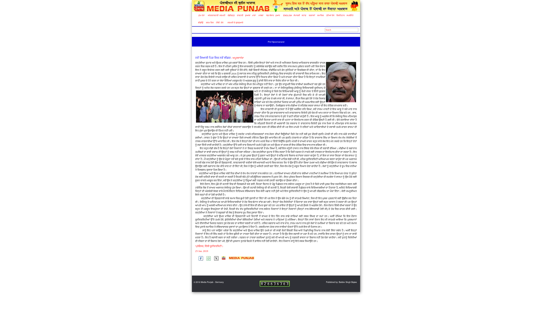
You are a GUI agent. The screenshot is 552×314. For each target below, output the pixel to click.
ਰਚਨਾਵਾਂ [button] (312, 15)
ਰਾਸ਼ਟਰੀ (240, 15)
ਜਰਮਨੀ (222, 15)
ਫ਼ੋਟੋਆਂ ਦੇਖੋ (330, 15)
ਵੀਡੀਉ (200, 22)
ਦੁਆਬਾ (247, 15)
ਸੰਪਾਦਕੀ (297, 15)
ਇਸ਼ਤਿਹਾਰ (340, 15)
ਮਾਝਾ (254, 15)
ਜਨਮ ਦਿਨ (209, 22)
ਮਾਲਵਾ (260, 15)
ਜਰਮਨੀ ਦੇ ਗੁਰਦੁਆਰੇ (234, 22)
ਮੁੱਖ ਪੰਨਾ (201, 15)
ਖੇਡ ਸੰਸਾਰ (270, 15)
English (287, 15)
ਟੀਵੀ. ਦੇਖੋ (219, 22)
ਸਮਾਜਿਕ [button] (320, 15)
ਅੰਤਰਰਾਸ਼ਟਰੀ (212, 15)
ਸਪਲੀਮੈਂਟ (350, 15)
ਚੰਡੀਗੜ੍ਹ (231, 15)
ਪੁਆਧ (277, 15)
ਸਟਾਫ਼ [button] (304, 15)
